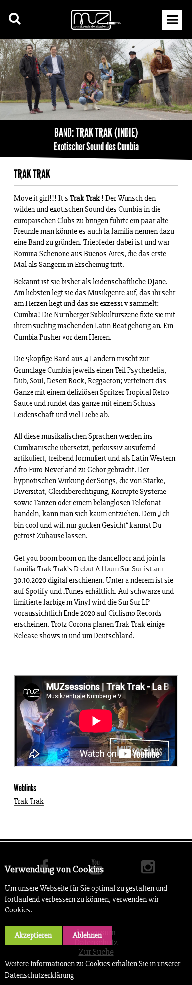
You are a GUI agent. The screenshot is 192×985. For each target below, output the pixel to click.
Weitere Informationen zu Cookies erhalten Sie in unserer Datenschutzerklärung (92, 969)
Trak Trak (29, 801)
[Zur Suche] (15, 18)
